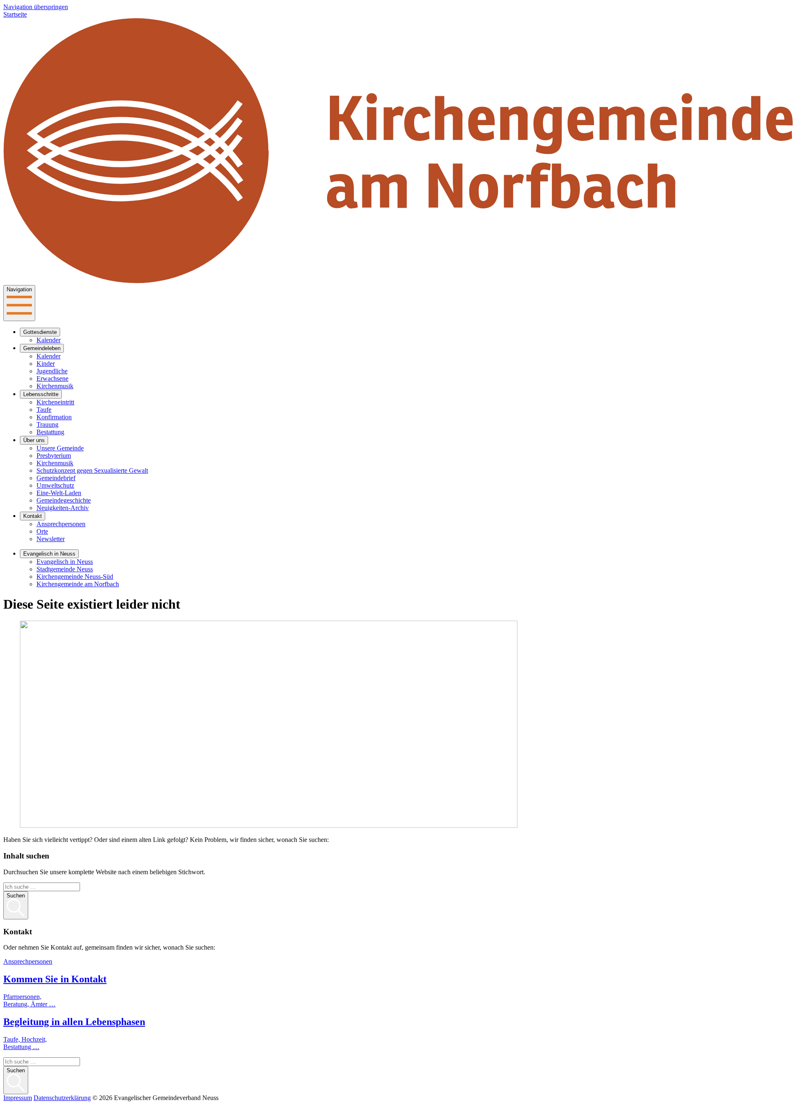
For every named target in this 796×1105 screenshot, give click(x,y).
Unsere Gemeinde (60, 448)
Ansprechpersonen (60, 523)
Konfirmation (54, 417)
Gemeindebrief (55, 477)
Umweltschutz (55, 485)
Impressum (17, 1097)
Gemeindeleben (42, 348)
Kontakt (32, 516)
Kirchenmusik (54, 385)
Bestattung (50, 431)
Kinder (45, 363)
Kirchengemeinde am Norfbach (77, 584)
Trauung (47, 424)
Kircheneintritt (55, 402)
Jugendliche (52, 371)
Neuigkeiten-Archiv (62, 507)
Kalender (48, 339)
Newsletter (50, 538)
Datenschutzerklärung (62, 1097)
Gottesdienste (40, 332)
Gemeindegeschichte (63, 500)
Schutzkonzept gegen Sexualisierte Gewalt (92, 470)
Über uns (34, 440)
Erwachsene (52, 378)
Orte (42, 531)
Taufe (43, 409)
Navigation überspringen (35, 6)
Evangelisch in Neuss (49, 554)
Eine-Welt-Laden (58, 492)
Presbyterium (53, 455)
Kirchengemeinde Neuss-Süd (74, 576)
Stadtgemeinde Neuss (64, 569)
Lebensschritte (40, 394)
